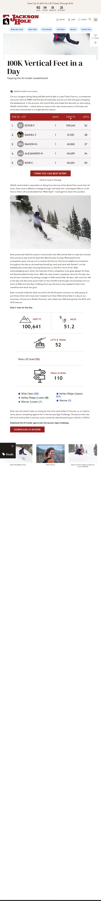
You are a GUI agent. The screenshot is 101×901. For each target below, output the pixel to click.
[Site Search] (90, 19)
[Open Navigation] (95, 19)
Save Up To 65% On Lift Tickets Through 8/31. (51, 3)
